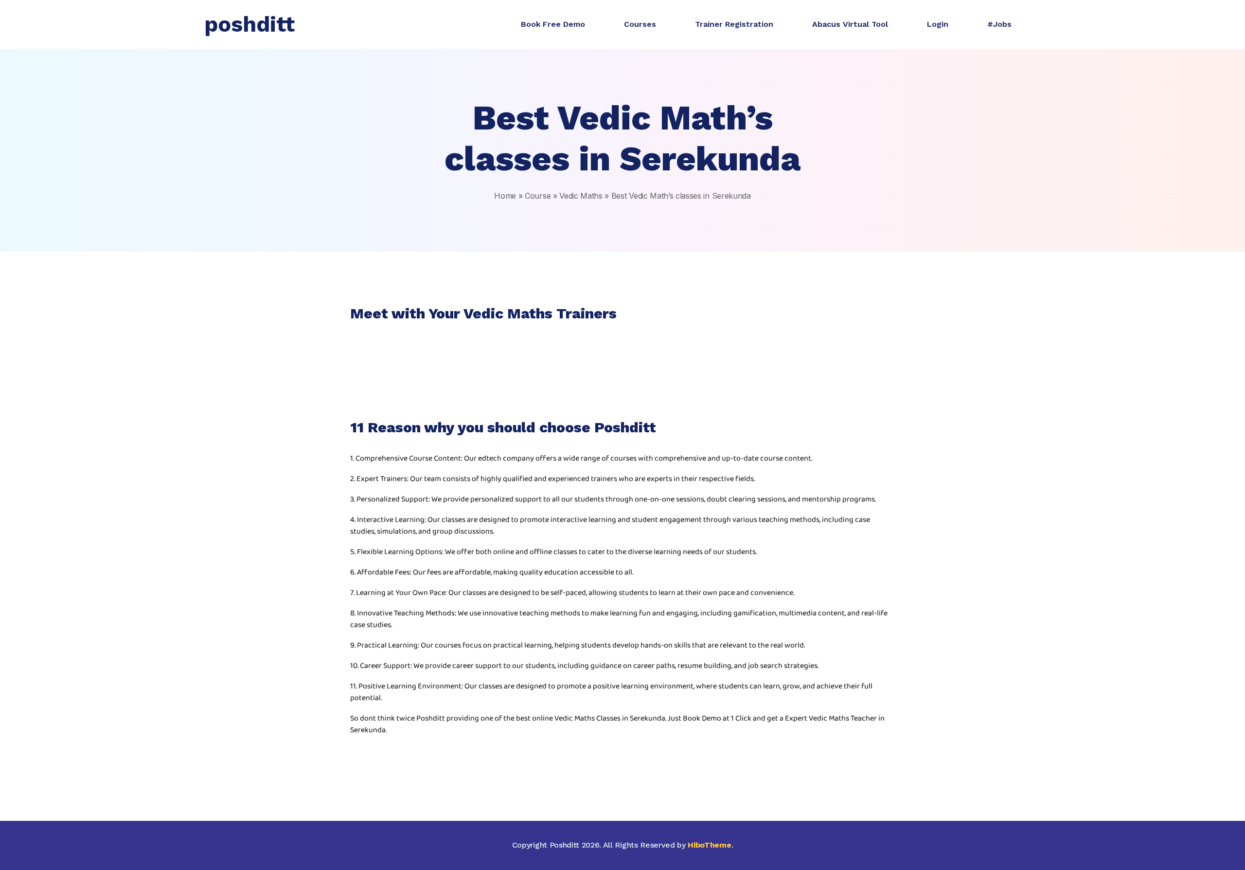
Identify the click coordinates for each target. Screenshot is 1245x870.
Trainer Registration (734, 24)
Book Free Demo (553, 24)
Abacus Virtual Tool (850, 24)
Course (538, 196)
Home (505, 196)
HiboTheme (709, 845)
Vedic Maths (580, 196)
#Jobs (999, 24)
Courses (640, 24)
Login (937, 24)
